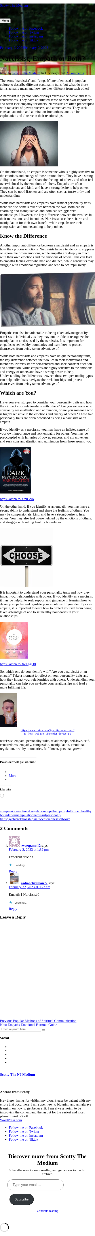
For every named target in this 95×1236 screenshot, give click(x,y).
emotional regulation (30, 811)
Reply (13, 871)
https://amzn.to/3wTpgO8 (18, 664)
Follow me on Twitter (24, 32)
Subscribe (21, 1199)
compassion (8, 811)
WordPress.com (11, 1120)
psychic (12, 819)
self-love (64, 819)
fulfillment (74, 811)
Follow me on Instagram (26, 36)
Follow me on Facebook (26, 28)
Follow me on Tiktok (23, 40)
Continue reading (47, 1211)
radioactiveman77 (34, 883)
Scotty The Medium (14, 5)
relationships (26, 819)
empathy (61, 811)
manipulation (24, 815)
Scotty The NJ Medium (17, 1074)
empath (50, 811)
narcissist (39, 815)
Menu (5, 20)
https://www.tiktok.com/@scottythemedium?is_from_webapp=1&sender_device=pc (47, 731)
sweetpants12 (31, 845)
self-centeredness (46, 819)
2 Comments (75, 73)
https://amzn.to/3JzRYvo (17, 499)
